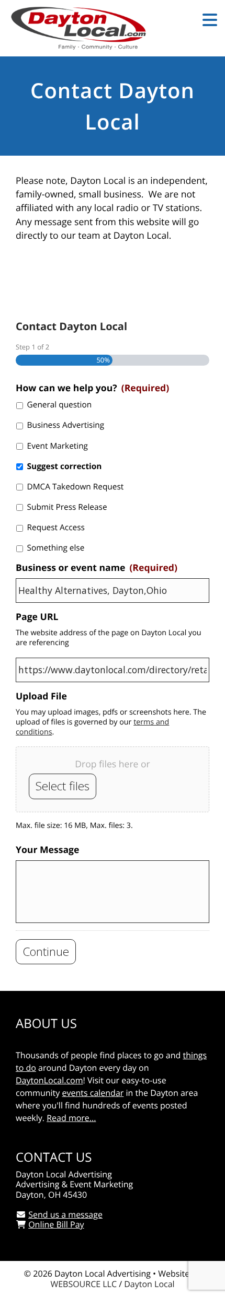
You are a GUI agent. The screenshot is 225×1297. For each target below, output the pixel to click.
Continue (45, 951)
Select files (62, 786)
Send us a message (65, 1214)
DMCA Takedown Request (75, 486)
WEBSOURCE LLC (83, 1284)
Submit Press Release (67, 506)
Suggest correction (64, 466)
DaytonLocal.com (49, 1080)
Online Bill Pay (56, 1224)
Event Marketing (57, 445)
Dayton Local (149, 1284)
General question (59, 404)
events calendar (92, 1093)
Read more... (71, 1118)
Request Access (56, 527)
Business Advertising (66, 424)
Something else (56, 547)
